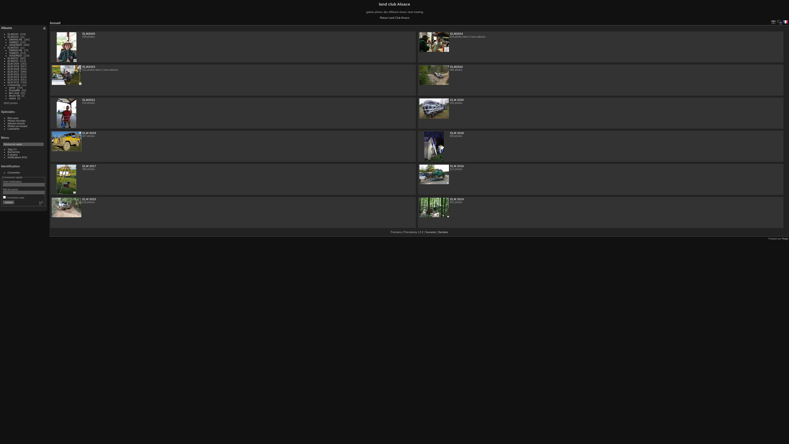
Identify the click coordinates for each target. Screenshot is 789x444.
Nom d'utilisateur (12, 181)
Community (14, 85)
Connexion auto (15, 197)
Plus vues (13, 118)
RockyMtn (14, 90)
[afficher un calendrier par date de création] (779, 22)
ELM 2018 (13, 69)
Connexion (14, 172)
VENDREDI (15, 45)
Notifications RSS (17, 157)
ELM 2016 (13, 74)
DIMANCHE (15, 39)
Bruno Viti (14, 95)
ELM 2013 (13, 82)
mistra (12, 98)
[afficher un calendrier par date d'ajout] (773, 22)
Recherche (14, 152)
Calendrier (14, 128)
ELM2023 (13, 47)
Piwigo (785, 238)
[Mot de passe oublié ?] (40, 203)
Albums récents (16, 123)
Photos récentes (17, 120)
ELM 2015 (13, 77)
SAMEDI (13, 42)
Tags (10, 149)
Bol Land (14, 93)
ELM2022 (13, 58)
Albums (6, 28)
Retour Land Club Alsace (394, 17)
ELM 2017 (13, 71)
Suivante (430, 232)
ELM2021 (13, 61)
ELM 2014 (13, 79)
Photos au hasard (17, 126)
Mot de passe (10, 189)
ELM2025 (13, 34)
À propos (13, 154)
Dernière (443, 232)
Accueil (55, 23)
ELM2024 (13, 37)
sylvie (12, 87)
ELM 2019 (13, 66)
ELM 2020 (13, 63)
